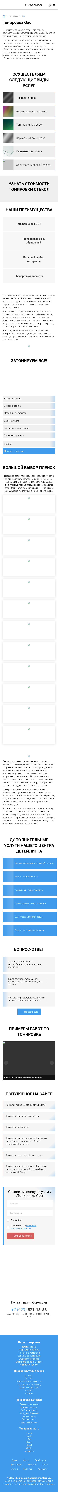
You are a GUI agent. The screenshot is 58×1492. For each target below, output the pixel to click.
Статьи (14, 1469)
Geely (29, 1448)
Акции (45, 1464)
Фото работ (17, 1464)
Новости (32, 1464)
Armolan (29, 1390)
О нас (15, 1460)
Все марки (29, 1451)
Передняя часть (29, 1407)
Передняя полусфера (15, 413)
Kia (29, 1439)
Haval (29, 1445)
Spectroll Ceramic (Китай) (29, 1381)
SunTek (29, 1378)
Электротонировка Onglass (29, 1362)
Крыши (7, 444)
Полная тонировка (13, 451)
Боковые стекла (12, 405)
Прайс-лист (40, 1460)
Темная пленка (29, 1347)
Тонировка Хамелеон (29, 1353)
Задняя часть (29, 1416)
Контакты (42, 1469)
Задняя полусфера (14, 435)
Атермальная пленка (29, 1349)
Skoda (29, 1442)
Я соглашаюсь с (23, 1227)
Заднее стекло (11, 420)
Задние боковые (29, 1422)
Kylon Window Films (29, 1387)
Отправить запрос (22, 1236)
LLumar (29, 1375)
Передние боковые (29, 1413)
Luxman (29, 1393)
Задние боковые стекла (16, 428)
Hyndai (29, 1436)
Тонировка (13, 16)
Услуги (26, 1460)
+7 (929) (33, 5)
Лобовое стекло (12, 398)
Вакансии (27, 1469)
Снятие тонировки (29, 1364)
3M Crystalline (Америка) (29, 1384)
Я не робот (16, 1220)
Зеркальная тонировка (29, 1355)
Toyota (29, 1433)
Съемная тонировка (29, 1359)
